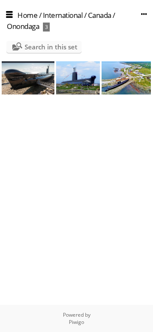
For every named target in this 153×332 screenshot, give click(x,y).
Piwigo (76, 322)
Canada (99, 15)
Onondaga (23, 26)
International (63, 15)
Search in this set (51, 47)
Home (27, 15)
